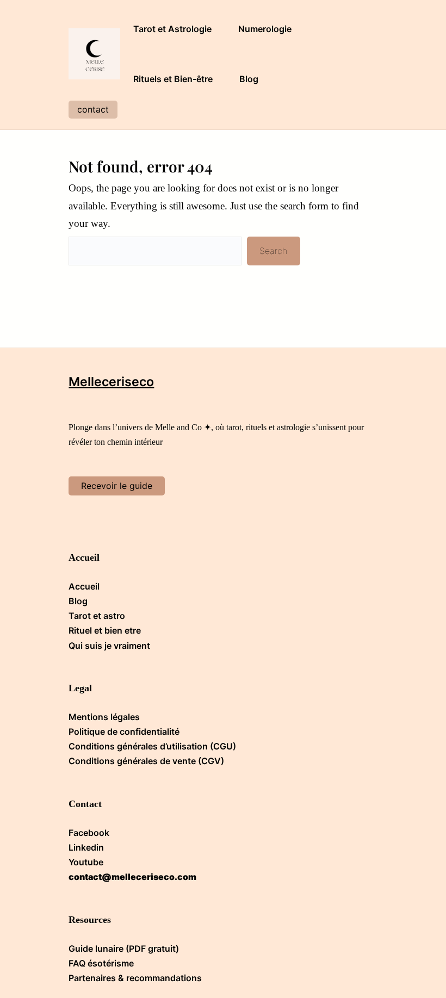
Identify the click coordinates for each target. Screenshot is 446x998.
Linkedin (86, 847)
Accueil (84, 586)
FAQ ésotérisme (101, 963)
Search (273, 250)
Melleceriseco (111, 381)
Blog (78, 601)
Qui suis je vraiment (109, 645)
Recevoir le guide (116, 485)
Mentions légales (104, 716)
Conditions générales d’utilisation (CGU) (152, 746)
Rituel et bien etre (105, 630)
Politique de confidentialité (124, 731)
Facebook (89, 832)
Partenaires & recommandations (135, 977)
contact (93, 109)
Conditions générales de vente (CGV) (146, 760)
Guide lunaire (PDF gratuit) (124, 948)
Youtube (86, 862)
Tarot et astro (97, 615)
